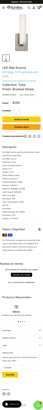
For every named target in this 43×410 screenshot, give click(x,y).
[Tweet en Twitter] (34, 136)
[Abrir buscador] (29, 7)
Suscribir (10, 375)
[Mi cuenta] (34, 7)
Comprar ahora (21, 127)
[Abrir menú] (3, 8)
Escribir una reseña (21, 275)
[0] (38, 7)
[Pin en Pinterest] (30, 136)
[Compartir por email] (39, 136)
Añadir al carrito (21, 119)
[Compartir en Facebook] (25, 136)
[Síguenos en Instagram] (8, 393)
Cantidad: (6, 110)
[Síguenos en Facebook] (4, 393)
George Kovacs (9, 95)
